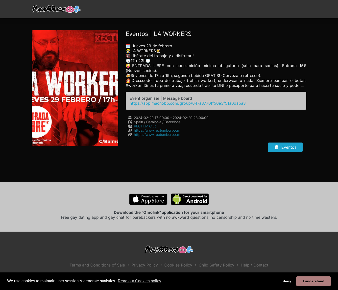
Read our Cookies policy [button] (139, 281)
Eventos (288, 147)
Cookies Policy (178, 265)
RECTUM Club (145, 126)
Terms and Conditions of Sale (97, 265)
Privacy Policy (144, 265)
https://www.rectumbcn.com (157, 130)
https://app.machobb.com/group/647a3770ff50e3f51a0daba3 (188, 103)
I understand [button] (313, 281)
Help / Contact (254, 265)
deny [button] (287, 281)
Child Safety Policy (216, 265)
